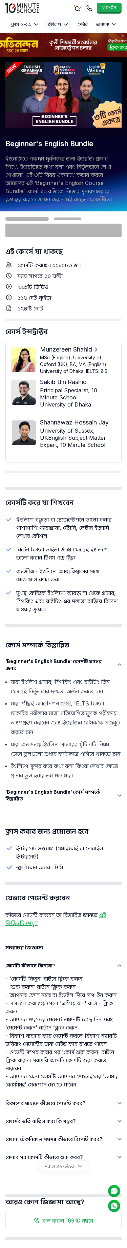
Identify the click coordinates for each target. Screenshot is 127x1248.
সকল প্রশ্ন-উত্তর (59, 1166)
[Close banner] (123, 35)
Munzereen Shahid (66, 349)
